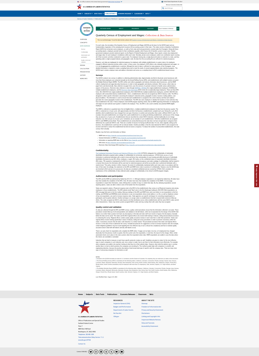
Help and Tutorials (148, 323)
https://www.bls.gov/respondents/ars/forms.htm (121, 142)
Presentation (85, 72)
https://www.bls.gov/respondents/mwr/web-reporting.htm (145, 140)
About (121, 28)
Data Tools (100, 294)
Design (82, 65)
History (83, 75)
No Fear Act (117, 313)
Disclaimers (146, 313)
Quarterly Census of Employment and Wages (132, 19)
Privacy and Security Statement (152, 310)
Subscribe (179, 4)
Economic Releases (127, 294)
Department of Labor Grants (123, 310)
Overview (83, 39)
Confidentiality (84, 52)
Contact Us (81, 344)
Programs (135, 28)
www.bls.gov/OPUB (84, 340)
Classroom (142, 294)
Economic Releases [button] (124, 13)
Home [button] (79, 13)
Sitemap (144, 303)
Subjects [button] (87, 13)
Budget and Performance (122, 307)
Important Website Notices (151, 320)
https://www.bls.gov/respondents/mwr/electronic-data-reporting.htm (145, 145)
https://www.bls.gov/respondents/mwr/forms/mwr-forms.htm (125, 135)
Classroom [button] (138, 13)
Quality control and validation (85, 61)
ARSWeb (144, 88)
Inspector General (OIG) (121, 303)
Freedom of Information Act (151, 307)
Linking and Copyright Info (151, 316)
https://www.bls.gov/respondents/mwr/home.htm (132, 138)
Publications (98, 19)
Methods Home (105, 28)
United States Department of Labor (172, 1)
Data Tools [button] (98, 13)
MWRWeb (138, 88)
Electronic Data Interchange (129, 90)
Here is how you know (114, 1)
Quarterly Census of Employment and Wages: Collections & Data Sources (152, 40)
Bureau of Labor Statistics (85, 19)
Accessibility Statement (150, 326)
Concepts (83, 42)
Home (80, 294)
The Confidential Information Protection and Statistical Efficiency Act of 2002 (118, 153)
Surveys (83, 49)
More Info (83, 78)
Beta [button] (147, 13)
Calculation (84, 68)
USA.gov (116, 316)
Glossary (150, 28)
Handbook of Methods (110, 19)
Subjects (89, 294)
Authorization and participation (85, 56)
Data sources (85, 46)
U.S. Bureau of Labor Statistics (96, 7)
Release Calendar (171, 4)
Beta (151, 294)
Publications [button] (110, 13)
